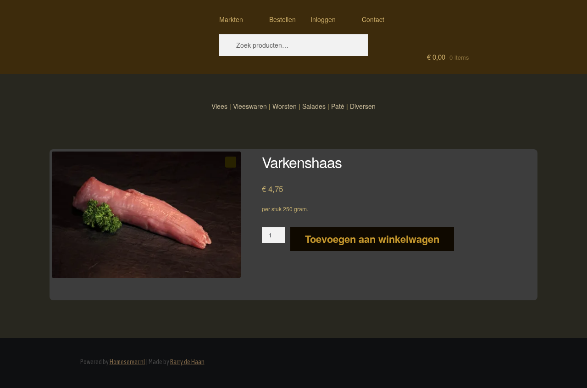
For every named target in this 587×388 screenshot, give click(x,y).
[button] (230, 162)
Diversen (363, 106)
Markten (231, 19)
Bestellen (282, 19)
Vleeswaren (250, 106)
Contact (373, 19)
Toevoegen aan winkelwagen (372, 238)
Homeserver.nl (127, 362)
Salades (314, 106)
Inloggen (323, 19)
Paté (337, 106)
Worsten (284, 106)
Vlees (219, 106)
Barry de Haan (187, 362)
